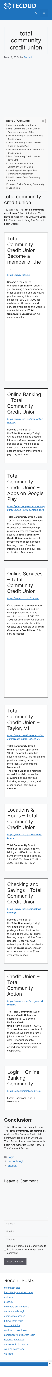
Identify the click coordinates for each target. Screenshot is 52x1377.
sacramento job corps (16, 1344)
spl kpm (12, 1165)
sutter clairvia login (14, 1311)
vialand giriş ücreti (14, 1339)
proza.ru (8, 1301)
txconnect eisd (12, 1287)
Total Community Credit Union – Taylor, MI (24, 158)
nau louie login (16, 1161)
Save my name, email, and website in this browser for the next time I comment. (26, 1249)
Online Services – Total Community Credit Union (26, 151)
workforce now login (15, 1330)
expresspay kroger (14, 1316)
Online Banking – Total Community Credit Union (25, 137)
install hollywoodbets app (18, 1292)
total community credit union (22, 125)
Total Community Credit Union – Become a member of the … (24, 130)
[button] (36, 13)
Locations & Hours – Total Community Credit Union (20, 165)
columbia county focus (16, 1306)
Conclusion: (14, 188)
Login (11, 1157)
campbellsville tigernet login (19, 1334)
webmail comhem (14, 1349)
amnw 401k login (13, 1320)
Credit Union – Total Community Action (24, 179)
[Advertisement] (26, 90)
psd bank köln (12, 1325)
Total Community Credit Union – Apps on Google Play (24, 144)
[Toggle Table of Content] (42, 121)
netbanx (8, 1297)
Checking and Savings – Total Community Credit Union (23, 172)
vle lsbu (8, 1353)
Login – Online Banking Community (26, 184)
